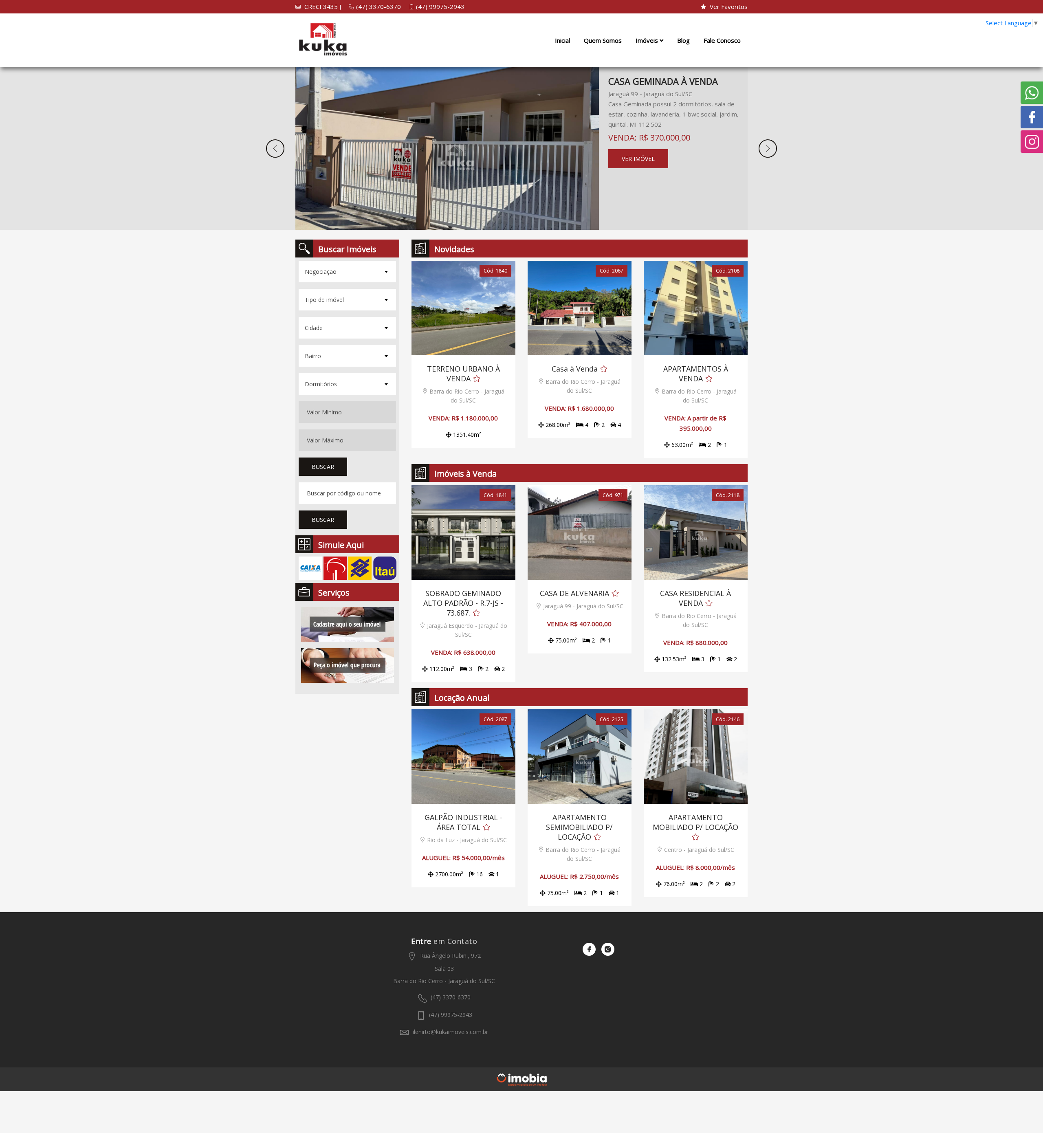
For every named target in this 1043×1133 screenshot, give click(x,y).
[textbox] (346, 271)
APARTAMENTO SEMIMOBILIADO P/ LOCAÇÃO (579, 827)
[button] (275, 148)
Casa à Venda (575, 369)
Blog (683, 40)
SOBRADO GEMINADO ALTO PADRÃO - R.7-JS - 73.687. (463, 603)
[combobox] (347, 271)
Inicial (562, 40)
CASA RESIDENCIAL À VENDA (695, 598)
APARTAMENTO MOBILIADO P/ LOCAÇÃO (695, 822)
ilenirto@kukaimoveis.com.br (449, 1032)
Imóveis (648, 40)
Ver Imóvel (638, 159)
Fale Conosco (722, 40)
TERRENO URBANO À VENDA (463, 373)
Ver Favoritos (728, 6)
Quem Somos (603, 40)
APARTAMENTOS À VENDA (695, 373)
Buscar (323, 467)
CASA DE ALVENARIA (574, 593)
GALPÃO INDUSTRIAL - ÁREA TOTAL (463, 822)
